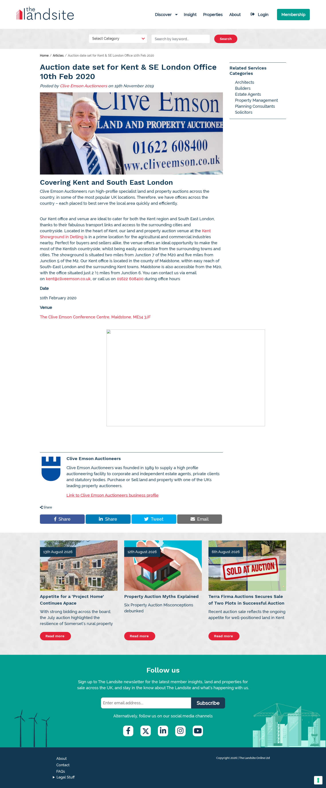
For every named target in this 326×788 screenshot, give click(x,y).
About (61, 758)
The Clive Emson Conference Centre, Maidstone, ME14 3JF (95, 317)
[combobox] (118, 37)
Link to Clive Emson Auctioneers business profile (113, 495)
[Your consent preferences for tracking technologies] (318, 780)
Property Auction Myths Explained (161, 596)
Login (263, 14)
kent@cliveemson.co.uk (68, 278)
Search (226, 39)
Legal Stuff (66, 777)
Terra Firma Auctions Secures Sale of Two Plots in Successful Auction (246, 600)
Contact (63, 765)
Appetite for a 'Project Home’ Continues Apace (72, 600)
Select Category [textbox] (105, 38)
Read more (55, 636)
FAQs (60, 771)
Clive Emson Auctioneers (83, 85)
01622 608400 (130, 278)
